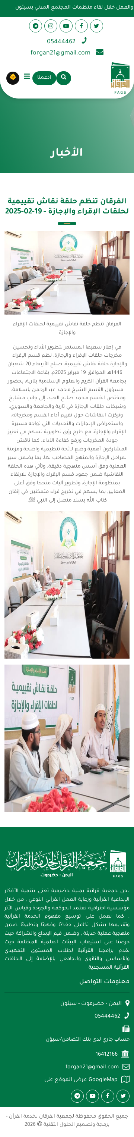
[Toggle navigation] (26, 78)
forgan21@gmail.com (92, 1068)
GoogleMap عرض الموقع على (81, 1080)
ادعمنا (44, 78)
